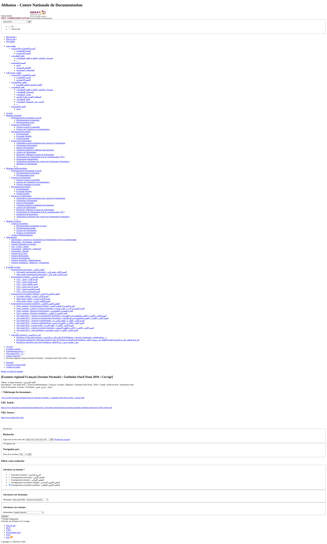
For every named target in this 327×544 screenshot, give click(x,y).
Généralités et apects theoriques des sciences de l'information (40, 143)
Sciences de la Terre (19, 253)
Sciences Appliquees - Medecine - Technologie (30, 263)
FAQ (8, 535)
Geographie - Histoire (20, 251)
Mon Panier (11, 37)
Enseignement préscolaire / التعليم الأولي (27, 270)
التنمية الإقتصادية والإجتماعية (23, 48)
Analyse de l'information (26, 152)
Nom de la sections (11, 454)
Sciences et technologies (21, 125)
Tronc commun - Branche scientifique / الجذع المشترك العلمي (41, 313)
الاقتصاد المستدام (23, 68)
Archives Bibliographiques (22, 235)
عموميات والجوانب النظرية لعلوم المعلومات (34, 58)
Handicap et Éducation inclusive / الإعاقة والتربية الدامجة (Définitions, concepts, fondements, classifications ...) (61, 337)
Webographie (11, 237)
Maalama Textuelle (13, 115)
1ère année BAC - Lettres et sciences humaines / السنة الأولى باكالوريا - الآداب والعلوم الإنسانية (55, 328)
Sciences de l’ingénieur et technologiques (33, 129)
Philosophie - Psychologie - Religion (26, 242)
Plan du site (10, 39)
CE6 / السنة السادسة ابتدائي (28, 291)
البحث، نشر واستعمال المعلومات (30, 102)
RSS (8, 537)
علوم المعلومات (18, 56)
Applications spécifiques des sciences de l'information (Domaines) (42, 161)
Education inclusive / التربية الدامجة (26, 335)
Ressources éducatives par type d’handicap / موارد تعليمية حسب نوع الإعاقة (47, 342)
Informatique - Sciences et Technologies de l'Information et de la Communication (43, 240)
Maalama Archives (13, 221)
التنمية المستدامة (18, 63)
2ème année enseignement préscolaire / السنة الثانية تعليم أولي (41, 274)
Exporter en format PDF (16, 365)
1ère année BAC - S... (15, 353)
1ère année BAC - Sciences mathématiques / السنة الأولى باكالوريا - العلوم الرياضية (50, 323)
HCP (8, 528)
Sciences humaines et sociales (28, 184)
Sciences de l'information (21, 141)
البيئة (18, 65)
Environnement (22, 134)
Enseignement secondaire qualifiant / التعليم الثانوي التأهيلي (35, 304)
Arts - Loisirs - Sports (20, 246)
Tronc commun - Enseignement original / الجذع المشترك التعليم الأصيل (45, 306)
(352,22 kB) (6, 398)
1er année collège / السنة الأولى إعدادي (32, 296)
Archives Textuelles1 (19, 223)
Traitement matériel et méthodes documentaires (35, 150)
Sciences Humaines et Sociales (23, 244)
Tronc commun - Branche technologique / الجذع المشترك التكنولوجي (44, 311)
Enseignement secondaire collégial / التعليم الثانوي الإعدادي (35, 294)
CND (8, 530)
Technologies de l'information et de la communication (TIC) (40, 157)
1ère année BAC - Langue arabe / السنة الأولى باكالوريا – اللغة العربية (45, 325)
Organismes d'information (26, 145)
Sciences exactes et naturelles (28, 127)
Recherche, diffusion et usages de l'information (35, 154)
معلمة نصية (11, 46)
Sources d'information (25, 148)
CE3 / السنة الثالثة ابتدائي (27, 284)
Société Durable (22, 138)
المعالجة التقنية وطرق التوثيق (28, 97)
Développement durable (21, 132)
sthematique (8, 512)
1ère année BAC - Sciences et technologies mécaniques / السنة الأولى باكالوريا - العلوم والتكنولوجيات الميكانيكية (62, 318)
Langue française (13, 356)
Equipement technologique (27, 159)
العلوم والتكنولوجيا (19, 82)
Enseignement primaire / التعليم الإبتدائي (27, 277)
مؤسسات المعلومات (25, 92)
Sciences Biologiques (19, 256)
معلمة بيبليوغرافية (13, 73)
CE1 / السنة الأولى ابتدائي (27, 279)
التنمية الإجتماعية (23, 53)
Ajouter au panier (13, 367)
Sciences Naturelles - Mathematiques (26, 260)
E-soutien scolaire (13, 267)
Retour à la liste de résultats (12, 371)
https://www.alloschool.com (12, 417)
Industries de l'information (26, 164)
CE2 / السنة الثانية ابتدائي (26, 282)
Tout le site (15, 29)
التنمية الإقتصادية (23, 51)
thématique (7, 500)
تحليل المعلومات (23, 99)
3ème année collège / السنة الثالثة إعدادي (33, 301)
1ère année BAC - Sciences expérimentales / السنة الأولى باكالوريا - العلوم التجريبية (50, 321)
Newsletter (10, 41)
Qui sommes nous (13, 532)
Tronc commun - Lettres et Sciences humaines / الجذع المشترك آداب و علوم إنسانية (50, 308)
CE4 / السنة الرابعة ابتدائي (27, 287)
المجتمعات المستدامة (25, 70)
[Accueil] (15, 18)
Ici (12, 26)
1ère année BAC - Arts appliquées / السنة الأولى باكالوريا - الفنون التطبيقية (47, 330)
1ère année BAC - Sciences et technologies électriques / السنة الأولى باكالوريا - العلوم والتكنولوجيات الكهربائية (61, 316)
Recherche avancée (62, 439)
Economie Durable (24, 136)
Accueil (9, 113)
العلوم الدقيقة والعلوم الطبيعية (29, 85)
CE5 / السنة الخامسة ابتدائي (28, 289)
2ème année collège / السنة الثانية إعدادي (33, 299)
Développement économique (27, 120)
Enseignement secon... (15, 351)
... (17, 60)
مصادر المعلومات (23, 94)
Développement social (25, 122)
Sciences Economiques (20, 258)
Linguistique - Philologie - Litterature (26, 249)
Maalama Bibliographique (16, 168)
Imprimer (10, 362)
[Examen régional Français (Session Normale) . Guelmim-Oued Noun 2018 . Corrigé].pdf (47, 398)
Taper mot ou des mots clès (14, 439)
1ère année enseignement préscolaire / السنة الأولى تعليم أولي (41, 272)
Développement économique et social (26, 118)
